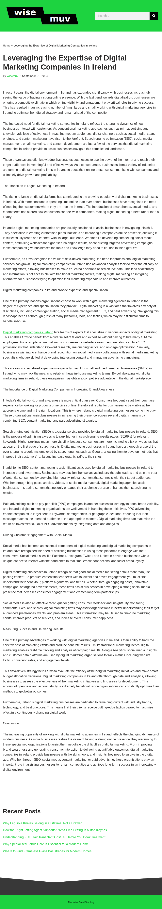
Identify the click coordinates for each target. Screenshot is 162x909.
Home (6, 45)
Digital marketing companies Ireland (28, 332)
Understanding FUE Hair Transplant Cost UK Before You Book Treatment (54, 837)
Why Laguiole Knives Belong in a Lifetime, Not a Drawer (42, 823)
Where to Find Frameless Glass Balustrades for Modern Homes (47, 851)
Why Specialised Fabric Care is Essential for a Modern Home (46, 844)
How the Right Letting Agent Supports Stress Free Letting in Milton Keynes (55, 830)
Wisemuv (12, 75)
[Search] (154, 16)
